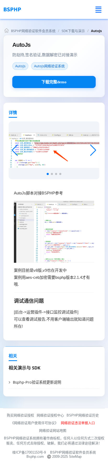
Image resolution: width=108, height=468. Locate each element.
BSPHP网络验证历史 (83, 415)
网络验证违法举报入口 (78, 423)
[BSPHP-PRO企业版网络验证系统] (25, 9)
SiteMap (75, 457)
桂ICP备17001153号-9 (29, 452)
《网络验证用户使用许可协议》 (34, 423)
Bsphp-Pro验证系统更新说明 (37, 382)
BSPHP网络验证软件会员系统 (33, 30)
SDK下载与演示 (73, 30)
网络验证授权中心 (50, 415)
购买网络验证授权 (20, 415)
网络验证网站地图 (52, 431)
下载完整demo (54, 82)
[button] (93, 150)
